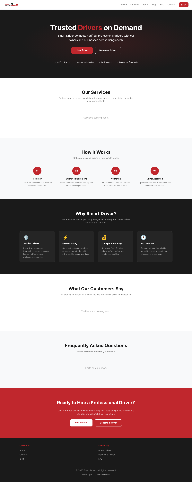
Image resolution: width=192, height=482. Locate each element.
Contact (171, 4)
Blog (154, 4)
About (145, 4)
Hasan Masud (103, 474)
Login (183, 5)
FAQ (162, 4)
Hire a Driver (81, 50)
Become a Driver (107, 50)
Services (134, 4)
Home (124, 4)
